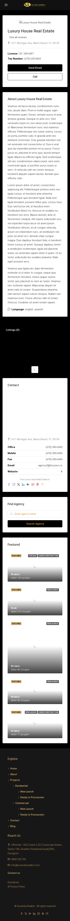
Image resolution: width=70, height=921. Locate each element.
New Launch (27, 791)
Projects (15, 780)
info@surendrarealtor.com (25, 865)
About (13, 774)
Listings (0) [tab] (13, 329)
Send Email (35, 67)
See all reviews (18, 37)
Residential (21, 785)
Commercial (22, 803)
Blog (12, 826)
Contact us (14, 873)
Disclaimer (13, 882)
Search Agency (35, 523)
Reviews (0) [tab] (57, 329)
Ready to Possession (32, 797)
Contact (14, 820)
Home (13, 768)
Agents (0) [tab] (35, 329)
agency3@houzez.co (50, 465)
